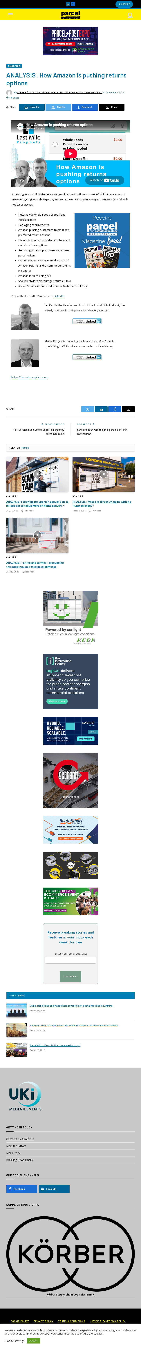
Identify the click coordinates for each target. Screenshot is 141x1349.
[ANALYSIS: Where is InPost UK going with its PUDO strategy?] (104, 474)
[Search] (130, 15)
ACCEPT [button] (33, 1340)
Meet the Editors (16, 1146)
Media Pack (13, 1153)
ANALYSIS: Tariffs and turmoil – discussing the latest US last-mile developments (35, 564)
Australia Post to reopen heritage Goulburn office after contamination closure (74, 1025)
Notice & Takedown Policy (108, 1321)
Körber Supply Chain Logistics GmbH (70, 1294)
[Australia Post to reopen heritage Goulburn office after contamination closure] (16, 1030)
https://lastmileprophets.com (29, 377)
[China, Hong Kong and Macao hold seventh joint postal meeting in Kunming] (16, 1010)
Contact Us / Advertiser (20, 1139)
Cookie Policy (20, 1321)
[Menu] (10, 15)
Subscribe (124, 4)
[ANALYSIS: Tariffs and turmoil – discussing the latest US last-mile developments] (37, 535)
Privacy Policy (43, 1321)
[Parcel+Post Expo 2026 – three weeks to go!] (16, 1050)
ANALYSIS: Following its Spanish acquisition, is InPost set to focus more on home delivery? (37, 503)
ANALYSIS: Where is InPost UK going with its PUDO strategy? (102, 503)
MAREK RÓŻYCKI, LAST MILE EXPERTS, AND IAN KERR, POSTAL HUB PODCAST (59, 92)
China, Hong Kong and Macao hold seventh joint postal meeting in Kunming (71, 1005)
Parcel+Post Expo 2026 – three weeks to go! (55, 1045)
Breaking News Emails (19, 1160)
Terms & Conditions (71, 1321)
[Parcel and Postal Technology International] (70, 15)
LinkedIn (59, 296)
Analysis (14, 65)
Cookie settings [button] (15, 1340)
